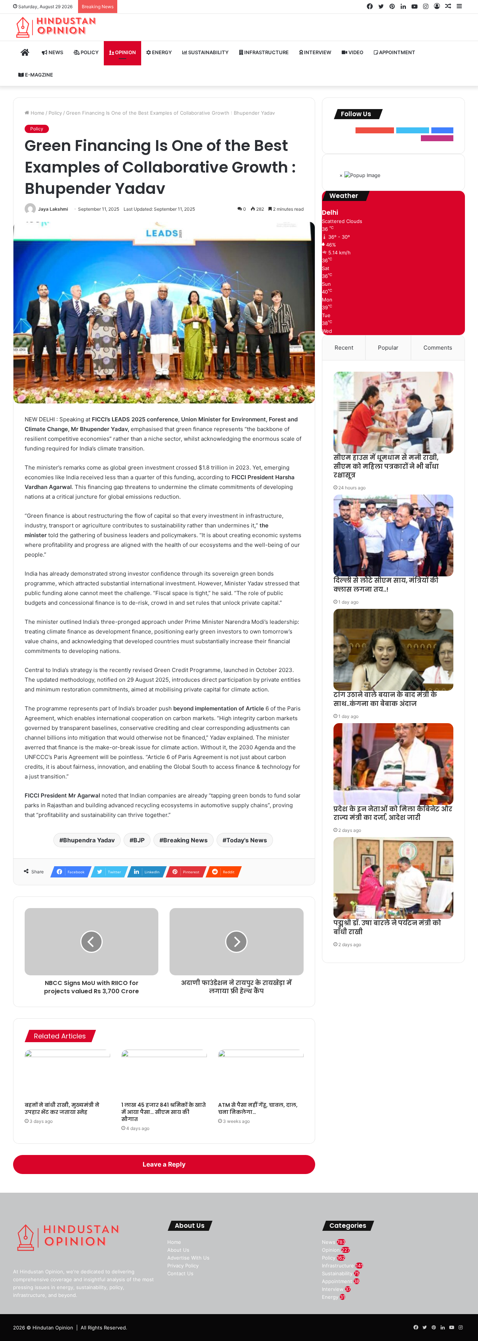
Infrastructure (266, 52)
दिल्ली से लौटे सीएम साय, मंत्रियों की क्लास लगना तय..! (385, 585)
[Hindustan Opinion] (56, 27)
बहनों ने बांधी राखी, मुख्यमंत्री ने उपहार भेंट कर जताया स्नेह (62, 1108)
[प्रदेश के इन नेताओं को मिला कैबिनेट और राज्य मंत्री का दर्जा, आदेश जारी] (393, 764)
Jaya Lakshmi (53, 209)
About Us (178, 1250)
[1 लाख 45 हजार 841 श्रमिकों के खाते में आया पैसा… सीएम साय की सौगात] (164, 1074)
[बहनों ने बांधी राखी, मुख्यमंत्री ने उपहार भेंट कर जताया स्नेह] (67, 1074)
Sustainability (208, 52)
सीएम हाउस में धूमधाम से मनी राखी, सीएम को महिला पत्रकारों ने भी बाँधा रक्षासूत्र (386, 466)
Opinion (125, 52)
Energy (161, 52)
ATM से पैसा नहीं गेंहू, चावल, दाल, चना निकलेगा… (258, 1108)
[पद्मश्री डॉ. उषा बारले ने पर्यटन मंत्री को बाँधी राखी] (393, 878)
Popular (388, 347)
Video (355, 52)
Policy (89, 52)
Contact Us (180, 1273)
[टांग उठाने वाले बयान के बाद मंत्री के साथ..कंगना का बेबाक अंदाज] (393, 650)
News (55, 52)
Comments (437, 347)
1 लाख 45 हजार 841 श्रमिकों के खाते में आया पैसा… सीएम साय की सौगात (163, 1112)
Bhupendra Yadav (89, 840)
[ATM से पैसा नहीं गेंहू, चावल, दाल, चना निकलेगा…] (261, 1074)
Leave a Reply (164, 1164)
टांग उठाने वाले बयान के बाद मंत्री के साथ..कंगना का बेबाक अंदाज (385, 699)
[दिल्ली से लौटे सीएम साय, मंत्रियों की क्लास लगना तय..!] (393, 535)
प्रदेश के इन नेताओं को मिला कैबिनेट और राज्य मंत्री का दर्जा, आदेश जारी (392, 814)
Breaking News (185, 840)
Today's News (246, 840)
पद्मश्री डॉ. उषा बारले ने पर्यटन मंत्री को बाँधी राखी (387, 927)
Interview (317, 52)
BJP (139, 840)
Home (36, 113)
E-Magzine (38, 75)
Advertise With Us (188, 1258)
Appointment (396, 52)
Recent (344, 347)
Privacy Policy (183, 1266)
